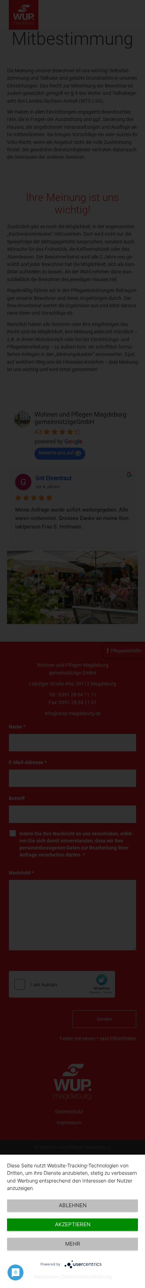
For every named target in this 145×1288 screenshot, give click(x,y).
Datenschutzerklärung (87, 1277)
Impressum (45, 1277)
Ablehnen (73, 1205)
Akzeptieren (72, 1224)
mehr (72, 1243)
